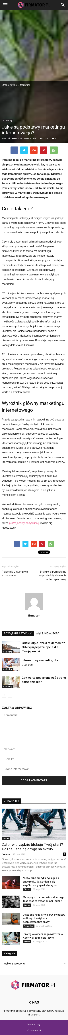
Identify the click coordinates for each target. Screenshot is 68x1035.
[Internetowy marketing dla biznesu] (11, 664)
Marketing (7, 120)
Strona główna (9, 84)
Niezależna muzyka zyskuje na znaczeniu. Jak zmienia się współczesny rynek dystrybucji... (42, 882)
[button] (63, 5)
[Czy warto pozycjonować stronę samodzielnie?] (11, 682)
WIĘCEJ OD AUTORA (47, 633)
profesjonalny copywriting (24, 522)
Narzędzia (28, 926)
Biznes (6, 838)
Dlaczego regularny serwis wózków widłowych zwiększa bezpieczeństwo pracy (44, 918)
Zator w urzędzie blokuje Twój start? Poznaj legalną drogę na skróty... (32, 846)
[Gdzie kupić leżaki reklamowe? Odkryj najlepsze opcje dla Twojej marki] (11, 647)
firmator (12, 138)
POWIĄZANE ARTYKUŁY (18, 633)
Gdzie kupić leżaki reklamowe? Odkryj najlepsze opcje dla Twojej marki (43, 647)
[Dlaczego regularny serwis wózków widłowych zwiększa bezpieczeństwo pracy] (11, 919)
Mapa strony (34, 1024)
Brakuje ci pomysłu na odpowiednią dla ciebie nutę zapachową (52, 575)
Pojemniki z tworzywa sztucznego (15, 573)
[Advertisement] (34, 45)
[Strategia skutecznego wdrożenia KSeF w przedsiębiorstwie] (11, 938)
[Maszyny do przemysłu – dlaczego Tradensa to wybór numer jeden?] (11, 902)
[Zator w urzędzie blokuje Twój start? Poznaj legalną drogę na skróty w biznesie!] (34, 824)
